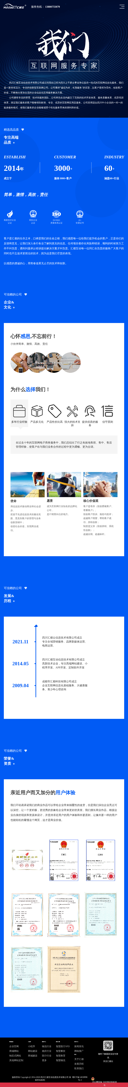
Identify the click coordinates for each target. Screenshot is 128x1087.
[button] (122, 6)
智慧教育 (60, 1055)
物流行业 (46, 1046)
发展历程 (79, 1064)
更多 (44, 1060)
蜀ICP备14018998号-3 (79, 1078)
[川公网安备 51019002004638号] (104, 1078)
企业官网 (14, 1046)
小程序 (31, 1046)
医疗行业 (46, 1055)
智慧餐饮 (60, 1051)
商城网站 (14, 1051)
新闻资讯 (79, 1046)
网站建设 (32, 1051)
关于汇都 (79, 1059)
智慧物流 (60, 1060)
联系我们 (79, 1068)
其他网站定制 (16, 1060)
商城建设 (32, 1055)
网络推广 (79, 1051)
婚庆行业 (46, 1051)
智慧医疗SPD (63, 1046)
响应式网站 (15, 1055)
